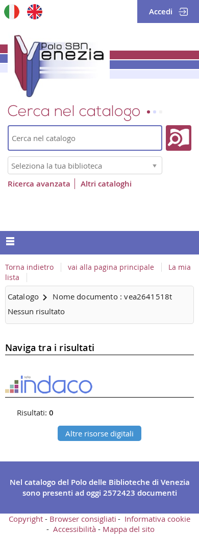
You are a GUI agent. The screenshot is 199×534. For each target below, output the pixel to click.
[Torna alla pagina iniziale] (59, 64)
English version (34, 11)
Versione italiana (11, 11)
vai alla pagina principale (111, 267)
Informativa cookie (157, 519)
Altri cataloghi (106, 183)
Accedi (160, 11)
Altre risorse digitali (99, 433)
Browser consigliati (82, 519)
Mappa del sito (129, 529)
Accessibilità (74, 529)
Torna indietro (29, 267)
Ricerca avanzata (39, 183)
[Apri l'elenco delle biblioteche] (154, 165)
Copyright (26, 519)
